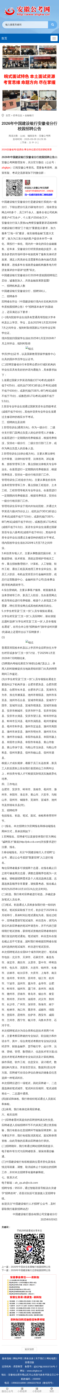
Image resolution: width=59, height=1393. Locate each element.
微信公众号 (7, 1391)
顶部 (51, 1391)
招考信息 (17, 115)
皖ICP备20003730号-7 (45, 1366)
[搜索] (52, 25)
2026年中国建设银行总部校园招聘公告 (30, 1270)
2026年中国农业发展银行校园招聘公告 (30, 1266)
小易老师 (22, 1391)
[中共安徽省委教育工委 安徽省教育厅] (29, 11)
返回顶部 (29, 1349)
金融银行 (29, 115)
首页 (4, 38)
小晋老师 (36, 1391)
